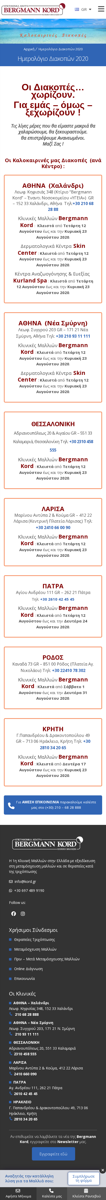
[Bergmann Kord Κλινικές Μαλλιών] (33, 11)
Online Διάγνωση (28, 968)
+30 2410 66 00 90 (53, 527)
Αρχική (29, 49)
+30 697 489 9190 (29, 890)
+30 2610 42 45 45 (57, 599)
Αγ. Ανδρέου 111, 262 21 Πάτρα (35, 1087)
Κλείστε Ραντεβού (87, 1196)
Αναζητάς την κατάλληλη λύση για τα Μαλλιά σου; (29, 1179)
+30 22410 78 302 (68, 670)
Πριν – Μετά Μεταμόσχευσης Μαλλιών (47, 959)
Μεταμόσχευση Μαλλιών (35, 949)
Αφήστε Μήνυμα (18, 1196)
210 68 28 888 (27, 1014)
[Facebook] (13, 914)
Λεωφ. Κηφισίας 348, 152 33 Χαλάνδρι (41, 1008)
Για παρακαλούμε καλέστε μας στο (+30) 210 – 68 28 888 (56, 805)
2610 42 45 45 (26, 1093)
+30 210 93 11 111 (73, 336)
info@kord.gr (25, 881)
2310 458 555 (25, 1053)
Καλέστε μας (52, 1196)
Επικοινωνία (24, 978)
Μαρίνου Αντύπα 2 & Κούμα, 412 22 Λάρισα (46, 1068)
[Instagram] (23, 914)
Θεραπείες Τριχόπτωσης (34, 939)
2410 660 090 (25, 1073)
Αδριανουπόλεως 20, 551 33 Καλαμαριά (42, 1048)
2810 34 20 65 (26, 1119)
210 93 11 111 (27, 1034)
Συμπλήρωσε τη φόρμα (84, 1178)
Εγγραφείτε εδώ (53, 1153)
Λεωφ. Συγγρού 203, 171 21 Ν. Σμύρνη (42, 1028)
